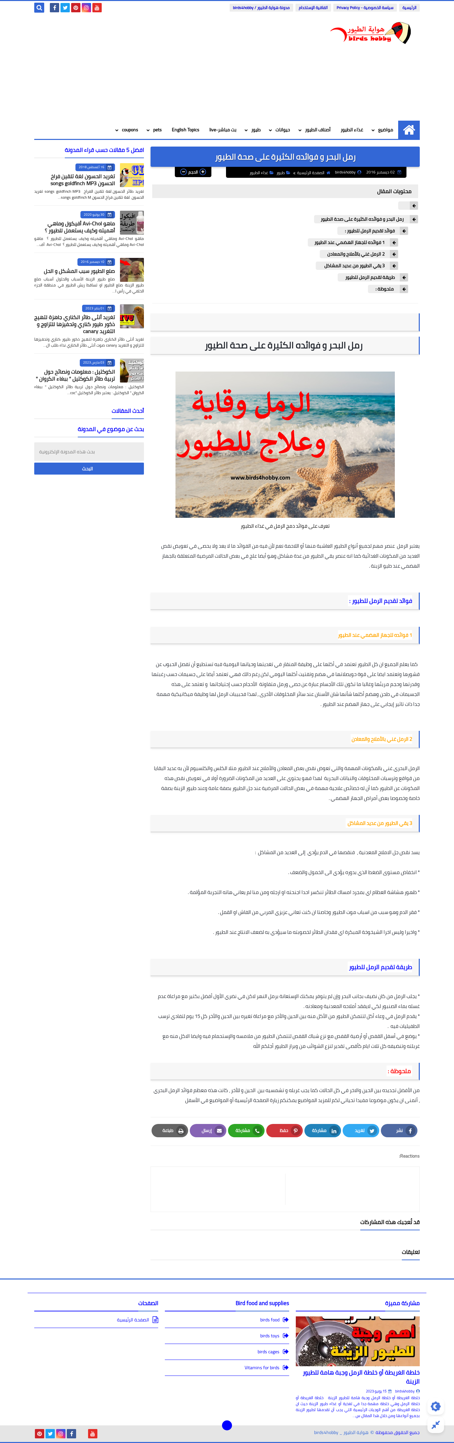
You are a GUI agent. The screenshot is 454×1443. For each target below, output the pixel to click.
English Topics (185, 129)
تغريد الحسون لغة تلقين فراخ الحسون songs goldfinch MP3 (83, 179)
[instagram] (86, 7)
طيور (256, 129)
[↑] (227, 1425)
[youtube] (97, 7)
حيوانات (283, 129)
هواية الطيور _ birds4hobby (341, 1432)
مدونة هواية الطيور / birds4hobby (261, 7)
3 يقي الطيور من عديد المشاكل (353, 266)
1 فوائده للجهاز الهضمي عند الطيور (349, 242)
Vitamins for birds (262, 1367)
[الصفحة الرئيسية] (409, 130)
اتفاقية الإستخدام (313, 7)
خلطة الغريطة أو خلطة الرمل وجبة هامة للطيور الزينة (361, 1377)
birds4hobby (404, 1391)
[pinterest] (75, 7)
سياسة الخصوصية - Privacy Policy (365, 7)
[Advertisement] (155, 67)
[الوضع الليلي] (435, 1406)
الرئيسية (409, 7)
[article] (221, 1189)
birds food (270, 1320)
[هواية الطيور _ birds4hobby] (371, 33)
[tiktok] (82, 1433)
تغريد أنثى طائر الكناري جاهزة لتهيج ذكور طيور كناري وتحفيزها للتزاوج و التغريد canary (74, 324)
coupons (130, 129)
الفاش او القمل (235, 912)
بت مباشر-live (222, 129)
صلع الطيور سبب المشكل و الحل (79, 271)
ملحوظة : (385, 289)
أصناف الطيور (318, 129)
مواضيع (385, 129)
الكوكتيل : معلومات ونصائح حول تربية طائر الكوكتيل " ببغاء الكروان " (75, 375)
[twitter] (65, 7)
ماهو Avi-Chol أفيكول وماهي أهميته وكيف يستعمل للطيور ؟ (80, 226)
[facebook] (54, 7)
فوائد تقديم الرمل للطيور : (369, 231)
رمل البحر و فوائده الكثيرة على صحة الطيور (363, 219)
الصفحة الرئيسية (310, 172)
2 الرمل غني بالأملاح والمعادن (355, 254)
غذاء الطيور (352, 129)
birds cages (269, 1351)
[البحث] (39, 8)
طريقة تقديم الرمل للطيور (369, 277)
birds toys (270, 1335)
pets (157, 129)
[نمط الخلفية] (435, 1424)
